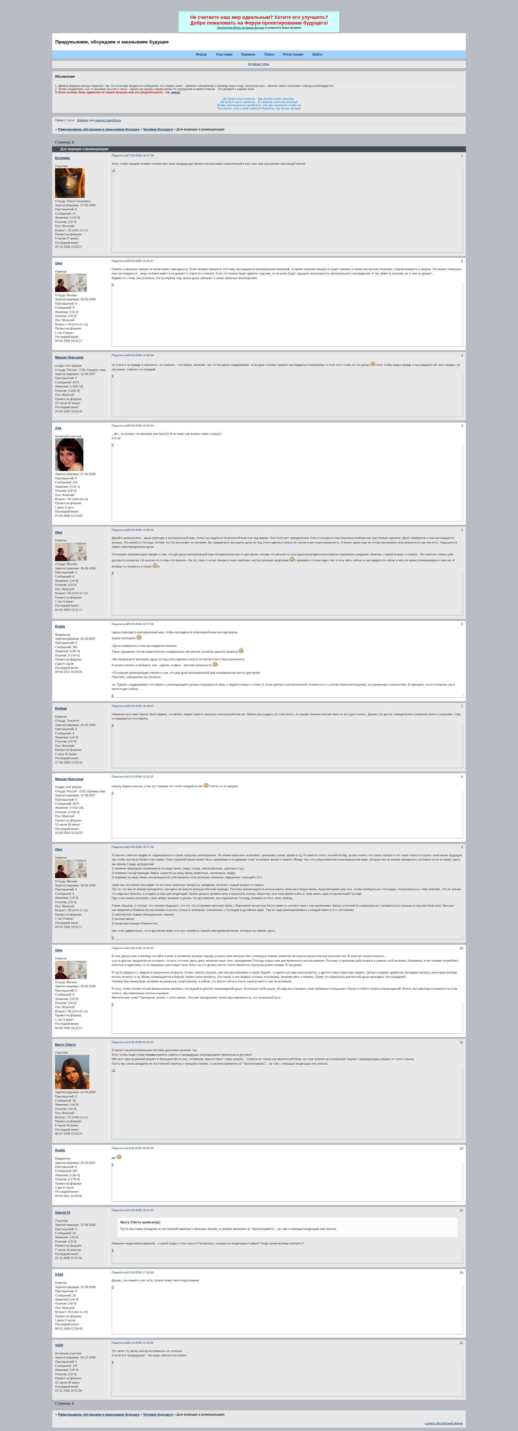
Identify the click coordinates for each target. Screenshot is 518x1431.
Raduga (61, 708)
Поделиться (119, 155)
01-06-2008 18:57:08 (140, 846)
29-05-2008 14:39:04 (140, 355)
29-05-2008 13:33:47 (140, 260)
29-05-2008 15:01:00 (140, 425)
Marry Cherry (65, 1045)
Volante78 (62, 1213)
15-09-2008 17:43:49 (140, 1272)
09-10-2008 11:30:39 (140, 1342)
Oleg (58, 263)
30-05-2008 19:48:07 (140, 705)
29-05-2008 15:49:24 (140, 529)
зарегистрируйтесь (108, 120)
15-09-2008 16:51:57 (140, 1210)
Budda (60, 626)
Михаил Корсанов (69, 357)
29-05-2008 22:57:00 (140, 623)
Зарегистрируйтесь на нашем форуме (240, 27)
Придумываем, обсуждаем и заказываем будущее (98, 129)
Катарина (62, 158)
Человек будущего (158, 129)
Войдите (82, 120)
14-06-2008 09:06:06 (140, 1148)
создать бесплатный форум (444, 1423)
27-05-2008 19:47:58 (140, 155)
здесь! (175, 92)
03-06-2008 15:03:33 (140, 948)
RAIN (59, 1275)
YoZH (59, 1345)
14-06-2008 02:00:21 (140, 1042)
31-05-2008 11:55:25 (140, 776)
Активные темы (258, 64)
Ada (58, 428)
